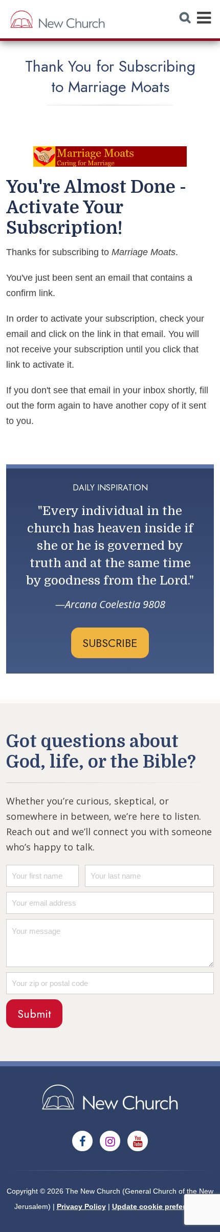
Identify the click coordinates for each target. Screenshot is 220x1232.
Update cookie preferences (159, 1206)
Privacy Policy (81, 1206)
